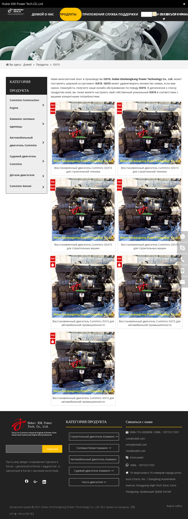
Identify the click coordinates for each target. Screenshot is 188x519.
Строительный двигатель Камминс (92, 436)
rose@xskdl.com (136, 451)
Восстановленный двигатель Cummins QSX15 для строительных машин (83, 246)
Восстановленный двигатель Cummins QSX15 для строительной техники (83, 169)
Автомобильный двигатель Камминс (94, 459)
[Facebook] (27, 482)
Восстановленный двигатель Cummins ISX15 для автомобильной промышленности (83, 323)
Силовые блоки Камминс (93, 448)
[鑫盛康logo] (34, 427)
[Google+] (35, 482)
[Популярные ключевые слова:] (154, 14)
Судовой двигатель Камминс (92, 470)
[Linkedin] (44, 482)
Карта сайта (174, 506)
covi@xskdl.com (135, 438)
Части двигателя (93, 482)
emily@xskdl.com (136, 444)
